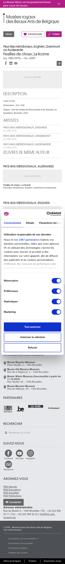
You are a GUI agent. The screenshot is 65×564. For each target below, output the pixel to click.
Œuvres (59, 63)
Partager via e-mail (15, 63)
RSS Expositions (12, 489)
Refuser (32, 347)
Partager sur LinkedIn (10, 63)
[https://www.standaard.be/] (54, 408)
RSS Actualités (11, 492)
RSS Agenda (10, 486)
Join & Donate (35, 34)
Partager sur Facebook (5, 63)
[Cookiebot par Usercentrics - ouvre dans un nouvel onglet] (46, 214)
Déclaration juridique (17, 547)
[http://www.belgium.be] (20, 409)
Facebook (8, 458)
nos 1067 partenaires (27, 239)
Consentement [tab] (12, 222)
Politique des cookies (18, 552)
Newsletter (15, 502)
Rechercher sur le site (6, 433)
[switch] (56, 291)
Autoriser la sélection (32, 337)
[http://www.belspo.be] (8, 409)
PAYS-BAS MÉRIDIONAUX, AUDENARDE (27, 146)
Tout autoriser (32, 326)
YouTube (20, 458)
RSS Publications (12, 495)
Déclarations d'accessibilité (20, 543)
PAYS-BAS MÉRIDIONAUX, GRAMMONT (26, 137)
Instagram (30, 458)
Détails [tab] (30, 222)
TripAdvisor (8, 469)
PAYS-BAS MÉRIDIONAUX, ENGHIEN (25, 129)
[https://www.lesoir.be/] (36, 406)
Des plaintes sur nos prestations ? (23, 538)
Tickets (56, 34)
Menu (9, 34)
